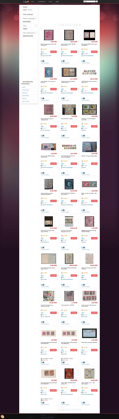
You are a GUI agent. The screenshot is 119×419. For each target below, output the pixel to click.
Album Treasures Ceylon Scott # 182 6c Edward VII (48, 44)
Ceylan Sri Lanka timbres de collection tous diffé (47, 305)
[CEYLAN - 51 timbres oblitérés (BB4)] (89, 146)
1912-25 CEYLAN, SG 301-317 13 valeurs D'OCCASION (68, 156)
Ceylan (23, 87)
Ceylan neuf (24, 92)
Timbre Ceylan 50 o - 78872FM (67, 305)
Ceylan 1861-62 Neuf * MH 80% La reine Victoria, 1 (68, 194)
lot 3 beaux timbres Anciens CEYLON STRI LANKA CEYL (49, 343)
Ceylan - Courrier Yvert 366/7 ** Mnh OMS (89, 194)
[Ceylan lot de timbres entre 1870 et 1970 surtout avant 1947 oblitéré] (89, 258)
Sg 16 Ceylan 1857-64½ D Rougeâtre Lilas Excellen (68, 268)
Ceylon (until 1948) (46, 55)
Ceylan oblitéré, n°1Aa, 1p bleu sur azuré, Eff (48, 82)
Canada (84, 279)
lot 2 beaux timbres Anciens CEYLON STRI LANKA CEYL (49, 383)
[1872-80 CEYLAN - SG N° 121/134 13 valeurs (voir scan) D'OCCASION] (89, 72)
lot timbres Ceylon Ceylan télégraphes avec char (66, 231)
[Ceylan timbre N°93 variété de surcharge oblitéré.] (49, 109)
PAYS (50, 1)
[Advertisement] (29, 59)
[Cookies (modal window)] (2, 416)
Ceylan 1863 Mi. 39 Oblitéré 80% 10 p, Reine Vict (68, 383)
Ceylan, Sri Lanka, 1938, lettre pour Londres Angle (88, 305)
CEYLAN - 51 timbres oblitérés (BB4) (89, 156)
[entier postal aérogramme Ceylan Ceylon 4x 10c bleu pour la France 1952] (48, 259)
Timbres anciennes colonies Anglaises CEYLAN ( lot (47, 194)
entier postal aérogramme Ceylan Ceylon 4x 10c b (48, 268)
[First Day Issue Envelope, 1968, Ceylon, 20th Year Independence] (48, 221)
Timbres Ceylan (25, 90)
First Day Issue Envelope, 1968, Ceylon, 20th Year (47, 231)
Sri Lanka (64, 130)
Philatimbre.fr (43, 414)
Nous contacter (44, 417)
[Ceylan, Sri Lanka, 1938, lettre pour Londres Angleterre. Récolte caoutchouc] (89, 296)
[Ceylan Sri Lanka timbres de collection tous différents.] (49, 296)
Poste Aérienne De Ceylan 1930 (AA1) (89, 342)
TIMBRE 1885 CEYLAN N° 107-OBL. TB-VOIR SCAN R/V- (88, 231)
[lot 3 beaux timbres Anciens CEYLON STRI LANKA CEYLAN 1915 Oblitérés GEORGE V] (48, 333)
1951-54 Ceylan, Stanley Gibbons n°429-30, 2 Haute (68, 82)
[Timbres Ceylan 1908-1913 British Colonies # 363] (48, 147)
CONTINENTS (41, 1)
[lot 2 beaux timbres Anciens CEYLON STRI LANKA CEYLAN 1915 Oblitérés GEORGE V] (48, 373)
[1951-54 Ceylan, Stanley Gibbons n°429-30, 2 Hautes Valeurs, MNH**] (69, 72)
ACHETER (53, 51)
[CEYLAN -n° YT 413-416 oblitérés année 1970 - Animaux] (89, 109)
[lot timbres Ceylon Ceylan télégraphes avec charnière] (69, 221)
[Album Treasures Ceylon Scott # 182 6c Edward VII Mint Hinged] (49, 35)
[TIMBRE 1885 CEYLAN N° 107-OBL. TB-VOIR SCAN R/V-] (89, 221)
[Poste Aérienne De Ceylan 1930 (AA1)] (89, 333)
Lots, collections (46, 130)
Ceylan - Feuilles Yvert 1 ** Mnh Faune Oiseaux (88, 383)
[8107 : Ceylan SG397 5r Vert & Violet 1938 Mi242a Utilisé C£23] (89, 35)
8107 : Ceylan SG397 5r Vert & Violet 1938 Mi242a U (89, 44)
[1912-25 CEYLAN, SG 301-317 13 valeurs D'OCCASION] (69, 147)
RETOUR (30, 10)
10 (79, 25)
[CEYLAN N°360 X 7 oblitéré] (69, 109)
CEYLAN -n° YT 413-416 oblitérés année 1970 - (88, 119)
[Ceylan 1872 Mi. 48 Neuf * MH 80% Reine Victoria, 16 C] (69, 35)
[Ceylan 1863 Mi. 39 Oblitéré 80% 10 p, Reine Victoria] (69, 373)
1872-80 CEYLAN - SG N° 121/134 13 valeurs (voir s (89, 82)
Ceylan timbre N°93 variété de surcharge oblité (47, 119)
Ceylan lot (24, 98)
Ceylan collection (26, 101)
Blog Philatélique (50, 417)
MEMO (57, 1)
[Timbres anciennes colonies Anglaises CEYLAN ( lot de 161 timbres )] (48, 184)
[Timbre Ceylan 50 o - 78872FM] (69, 296)
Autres (84, 130)
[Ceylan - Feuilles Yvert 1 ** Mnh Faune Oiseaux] (89, 373)
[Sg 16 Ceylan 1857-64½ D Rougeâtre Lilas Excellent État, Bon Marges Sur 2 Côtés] (69, 258)
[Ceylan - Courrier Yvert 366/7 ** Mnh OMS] (89, 184)
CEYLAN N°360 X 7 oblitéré (67, 118)
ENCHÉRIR (53, 350)
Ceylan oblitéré (25, 95)
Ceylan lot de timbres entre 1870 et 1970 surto (88, 268)
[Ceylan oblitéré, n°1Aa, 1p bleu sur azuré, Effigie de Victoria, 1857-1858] (48, 72)
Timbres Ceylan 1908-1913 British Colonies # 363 (48, 156)
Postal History (45, 242)
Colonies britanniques (67, 55)
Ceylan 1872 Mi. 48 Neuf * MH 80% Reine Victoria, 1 (68, 44)
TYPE (32, 1)
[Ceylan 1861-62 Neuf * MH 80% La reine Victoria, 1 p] (69, 184)
